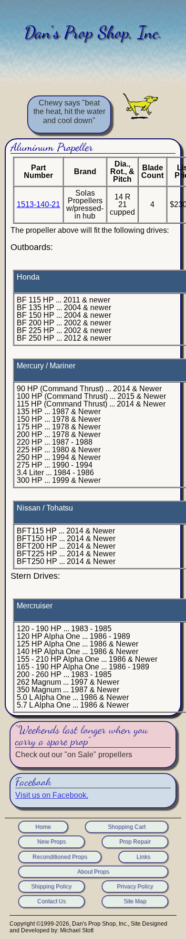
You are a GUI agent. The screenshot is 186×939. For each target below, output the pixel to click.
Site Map (135, 901)
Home (43, 827)
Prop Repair (135, 842)
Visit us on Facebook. (51, 795)
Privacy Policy (135, 886)
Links (143, 857)
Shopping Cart (126, 827)
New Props (51, 842)
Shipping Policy (51, 886)
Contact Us (51, 901)
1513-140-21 (38, 204)
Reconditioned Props (59, 857)
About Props (93, 872)
